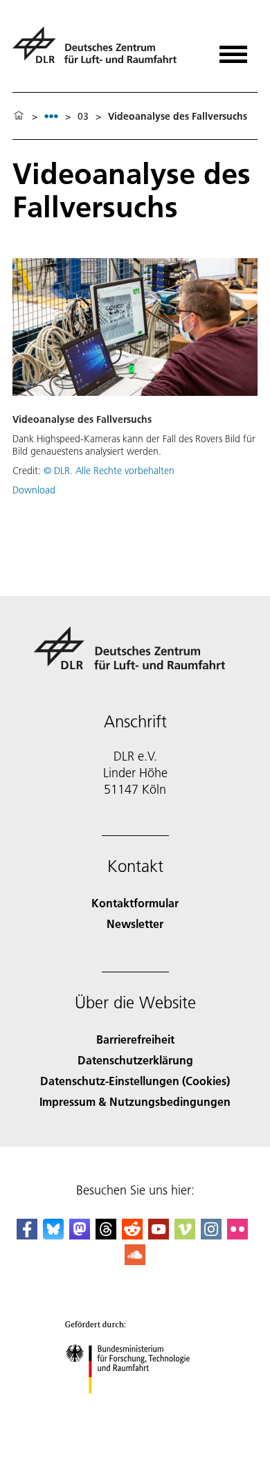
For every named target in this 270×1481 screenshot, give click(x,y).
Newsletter (135, 923)
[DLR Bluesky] (53, 1235)
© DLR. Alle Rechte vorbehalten (109, 470)
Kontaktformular (135, 903)
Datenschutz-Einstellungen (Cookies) (135, 1080)
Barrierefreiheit (135, 1039)
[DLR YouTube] (158, 1235)
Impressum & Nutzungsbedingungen (135, 1101)
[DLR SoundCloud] (135, 1261)
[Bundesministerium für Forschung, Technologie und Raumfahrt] (135, 1407)
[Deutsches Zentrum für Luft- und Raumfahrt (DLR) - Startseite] (100, 50)
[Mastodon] (79, 1235)
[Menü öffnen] (233, 49)
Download (33, 490)
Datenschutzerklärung (135, 1060)
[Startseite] (18, 116)
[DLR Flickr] (237, 1235)
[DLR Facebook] (27, 1235)
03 (83, 116)
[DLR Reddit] (132, 1235)
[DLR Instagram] (211, 1235)
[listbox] (51, 116)
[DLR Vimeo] (184, 1235)
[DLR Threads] (106, 1235)
